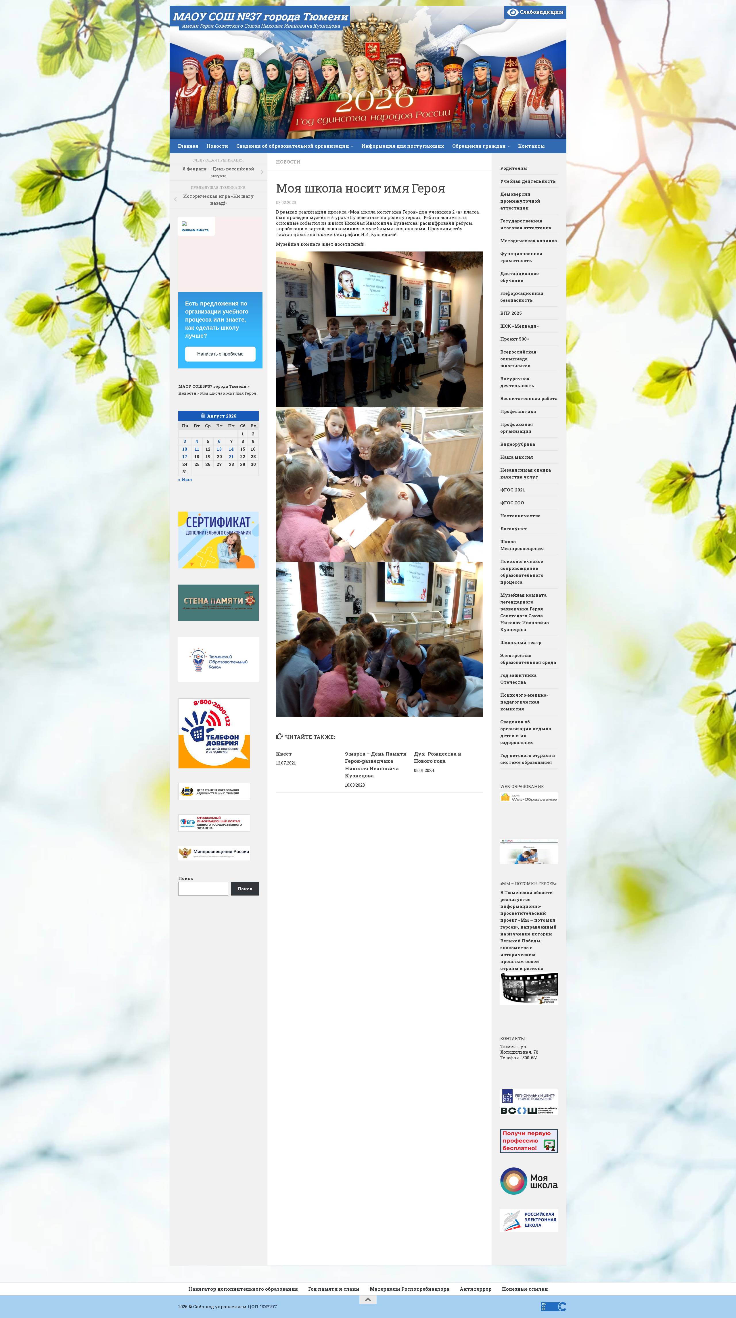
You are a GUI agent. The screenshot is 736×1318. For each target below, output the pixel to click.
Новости (217, 146)
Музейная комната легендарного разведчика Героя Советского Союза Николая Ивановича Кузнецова (524, 612)
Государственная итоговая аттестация (526, 224)
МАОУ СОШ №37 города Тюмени (259, 16)
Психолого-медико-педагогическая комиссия (524, 702)
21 (231, 456)
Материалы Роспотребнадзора (409, 1289)
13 (219, 449)
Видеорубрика (517, 444)
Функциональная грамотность (521, 257)
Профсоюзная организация (516, 427)
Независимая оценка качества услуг (525, 473)
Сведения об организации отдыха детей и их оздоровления (525, 732)
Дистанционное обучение (519, 276)
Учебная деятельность (528, 181)
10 (184, 449)
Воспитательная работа (528, 398)
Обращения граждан (479, 146)
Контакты (531, 146)
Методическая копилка (528, 240)
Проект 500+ (514, 339)
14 (231, 449)
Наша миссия (516, 457)
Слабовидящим (541, 11)
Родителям (513, 168)
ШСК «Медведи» (519, 326)
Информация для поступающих (402, 146)
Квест (284, 753)
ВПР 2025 (511, 313)
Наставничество (521, 515)
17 (184, 456)
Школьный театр (520, 642)
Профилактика (518, 411)
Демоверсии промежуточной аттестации (520, 201)
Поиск (185, 878)
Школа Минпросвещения (522, 545)
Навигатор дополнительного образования (243, 1289)
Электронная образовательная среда (528, 658)
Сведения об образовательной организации (292, 146)
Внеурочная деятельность (517, 382)
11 (197, 449)
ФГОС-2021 (512, 490)
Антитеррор (476, 1289)
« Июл (185, 479)
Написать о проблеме (220, 353)
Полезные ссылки (525, 1289)
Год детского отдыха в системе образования (527, 758)
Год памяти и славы (333, 1289)
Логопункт (513, 528)
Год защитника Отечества (518, 678)
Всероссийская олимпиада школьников (518, 358)
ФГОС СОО (512, 503)
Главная (188, 146)
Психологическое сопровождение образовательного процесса (521, 571)
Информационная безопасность (521, 296)
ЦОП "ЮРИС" (262, 1306)
